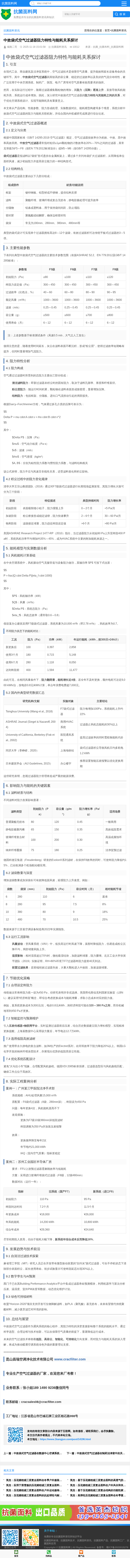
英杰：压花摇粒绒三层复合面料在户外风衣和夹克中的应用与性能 (98, 1485)
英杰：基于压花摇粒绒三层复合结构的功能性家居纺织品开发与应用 (98, 1490)
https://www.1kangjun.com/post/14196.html (65, 1439)
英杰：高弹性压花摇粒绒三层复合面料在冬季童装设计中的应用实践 (98, 1495)
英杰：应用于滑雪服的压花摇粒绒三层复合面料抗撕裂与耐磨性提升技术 (34, 1485)
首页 (16, 1556)
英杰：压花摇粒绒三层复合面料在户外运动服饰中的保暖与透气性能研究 (34, 1490)
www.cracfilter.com (70, 1359)
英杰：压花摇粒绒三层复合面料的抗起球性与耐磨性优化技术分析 (34, 1495)
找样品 (49, 1556)
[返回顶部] (126, 1398)
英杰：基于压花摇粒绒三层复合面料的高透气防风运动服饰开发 (98, 1480)
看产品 (81, 1556)
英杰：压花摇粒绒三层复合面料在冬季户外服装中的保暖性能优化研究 (34, 1480)
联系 (114, 1556)
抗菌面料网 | (65, 1547)
